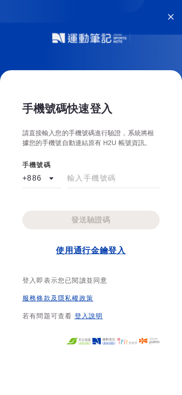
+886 (32, 178)
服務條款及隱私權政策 (57, 298)
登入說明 (89, 316)
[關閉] (170, 16)
